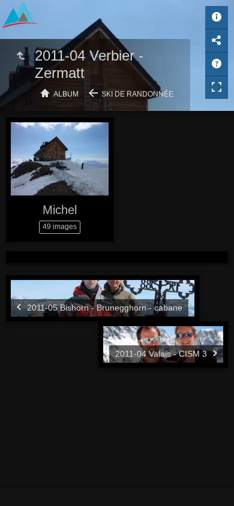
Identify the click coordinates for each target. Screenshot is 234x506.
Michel (60, 209)
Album (66, 94)
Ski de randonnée (137, 94)
